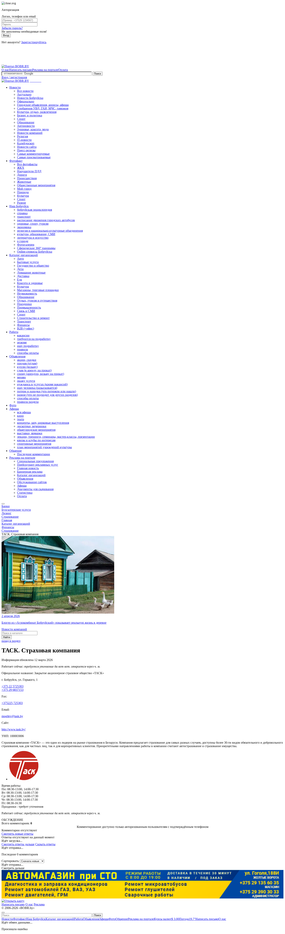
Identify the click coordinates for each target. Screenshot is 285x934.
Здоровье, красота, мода (33, 129)
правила (22, 349)
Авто (20, 258)
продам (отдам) (27, 363)
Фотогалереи (25, 244)
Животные (24, 181)
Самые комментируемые (33, 153)
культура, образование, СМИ (36, 234)
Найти (6, 637)
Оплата (63, 69)
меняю (21, 377)
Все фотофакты (27, 164)
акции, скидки (26, 360)
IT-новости (24, 139)
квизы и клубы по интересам (36, 440)
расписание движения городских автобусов (46, 220)
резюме (22, 342)
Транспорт (24, 321)
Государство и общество (33, 265)
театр (20, 419)
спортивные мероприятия (34, 443)
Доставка (23, 276)
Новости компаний (29, 132)
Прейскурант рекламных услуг (37, 464)
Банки (6, 506)
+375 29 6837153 (12, 689)
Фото (12, 405)
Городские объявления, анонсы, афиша (43, 105)
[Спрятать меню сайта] (3, 912)
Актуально (24, 94)
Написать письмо (20, 69)
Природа (23, 192)
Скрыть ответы (45, 844)
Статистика (24, 492)
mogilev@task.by (12, 716)
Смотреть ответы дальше (18, 844)
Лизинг (6, 513)
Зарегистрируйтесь (33, 42)
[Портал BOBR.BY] (15, 66)
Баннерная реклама (29, 471)
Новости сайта (26, 146)
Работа (13, 332)
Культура (23, 195)
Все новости (25, 91)
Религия (22, 136)
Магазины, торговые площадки (38, 290)
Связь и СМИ (26, 311)
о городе (22, 241)
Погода (187, 919)
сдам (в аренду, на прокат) (34, 370)
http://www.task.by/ (14, 729)
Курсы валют (166, 919)
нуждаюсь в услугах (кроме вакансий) (42, 384)
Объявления (17, 356)
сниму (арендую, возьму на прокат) (40, 374)
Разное (21, 202)
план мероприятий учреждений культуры (44, 447)
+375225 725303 (12, 703)
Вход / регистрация (14, 77)
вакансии (23, 335)
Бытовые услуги (28, 262)
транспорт (24, 216)
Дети (20, 269)
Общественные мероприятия (36, 185)
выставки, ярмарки (29, 433)
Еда (19, 279)
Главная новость (28, 468)
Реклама (39, 904)
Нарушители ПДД (29, 171)
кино (20, 415)
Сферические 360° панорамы (36, 248)
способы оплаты (28, 353)
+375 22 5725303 (12, 686)
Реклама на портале (45, 69)
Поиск (97, 73)
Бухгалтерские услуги (16, 509)
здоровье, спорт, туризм (32, 223)
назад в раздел (11, 641)
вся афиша (24, 412)
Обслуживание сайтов (32, 482)
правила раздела (28, 401)
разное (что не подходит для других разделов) (47, 394)
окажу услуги (26, 380)
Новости (15, 87)
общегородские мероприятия (36, 429)
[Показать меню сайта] (3, 503)
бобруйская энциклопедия (34, 209)
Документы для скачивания (35, 489)
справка (22, 213)
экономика (24, 227)
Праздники (24, 304)
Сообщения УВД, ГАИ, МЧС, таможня (42, 108)
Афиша (14, 408)
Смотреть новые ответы (17, 833)
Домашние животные (31, 272)
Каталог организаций (23, 255)
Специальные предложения (35, 461)
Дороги (22, 174)
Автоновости (26, 125)
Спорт (21, 119)
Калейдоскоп (25, 143)
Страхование (10, 516)
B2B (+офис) (25, 328)
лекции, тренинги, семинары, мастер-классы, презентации (56, 436)
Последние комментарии (33, 454)
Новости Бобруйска (30, 98)
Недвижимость (27, 293)
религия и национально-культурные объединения (50, 230)
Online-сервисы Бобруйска (34, 251)
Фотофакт (15, 160)
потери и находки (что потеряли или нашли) (46, 391)
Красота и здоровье (30, 283)
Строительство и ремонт (33, 318)
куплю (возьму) (27, 367)
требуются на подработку (34, 339)
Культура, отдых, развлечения (36, 112)
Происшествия (27, 178)
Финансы (23, 325)
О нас (5, 69)
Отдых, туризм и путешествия (37, 300)
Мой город (24, 188)
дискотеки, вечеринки (31, 426)
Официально (25, 101)
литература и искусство (32, 237)
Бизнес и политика (29, 115)
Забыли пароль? (12, 28)
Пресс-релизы (26, 150)
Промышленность (29, 307)
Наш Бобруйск (19, 206)
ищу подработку (28, 346)
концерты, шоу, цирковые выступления (43, 422)
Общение (15, 450)
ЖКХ (20, 167)
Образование (25, 122)
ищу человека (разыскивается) (37, 387)
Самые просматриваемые (34, 157)
